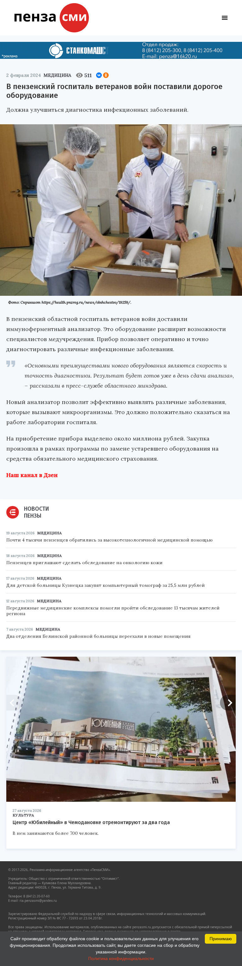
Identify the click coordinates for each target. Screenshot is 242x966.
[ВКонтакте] (99, 75)
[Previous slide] (14, 702)
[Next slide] (228, 702)
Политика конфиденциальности (121, 958)
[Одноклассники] (106, 75)
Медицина (57, 75)
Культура (23, 815)
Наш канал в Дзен (32, 475)
